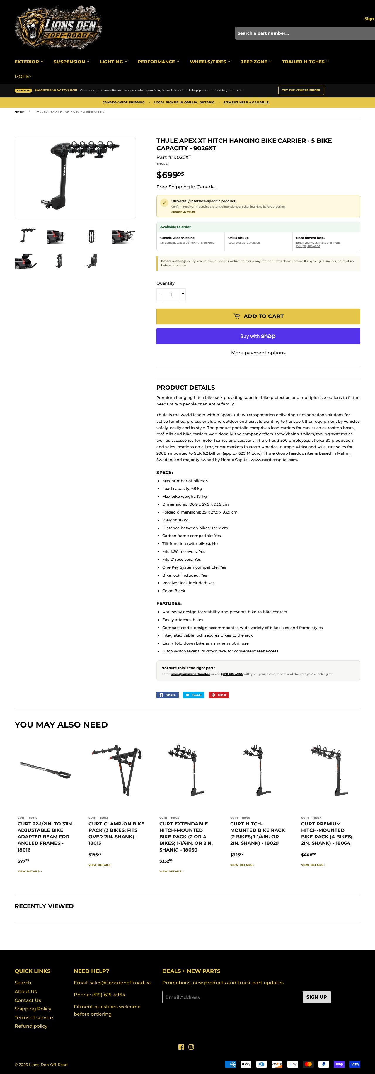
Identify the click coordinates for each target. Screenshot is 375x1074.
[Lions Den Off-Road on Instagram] (191, 1048)
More (22, 76)
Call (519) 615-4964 (308, 246)
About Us (26, 991)
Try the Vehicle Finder (301, 90)
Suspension (70, 61)
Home (19, 111)
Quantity (165, 283)
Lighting (112, 61)
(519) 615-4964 (232, 674)
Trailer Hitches (304, 61)
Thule (162, 164)
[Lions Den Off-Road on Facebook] (181, 1048)
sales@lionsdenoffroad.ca (190, 674)
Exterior (27, 61)
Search (23, 982)
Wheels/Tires (208, 61)
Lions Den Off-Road (48, 1064)
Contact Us (28, 1000)
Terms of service (34, 1017)
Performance (157, 61)
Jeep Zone (254, 61)
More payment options (258, 353)
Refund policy (31, 1026)
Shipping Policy (33, 1009)
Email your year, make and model (319, 242)
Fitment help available (246, 102)
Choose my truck (183, 211)
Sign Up (316, 997)
